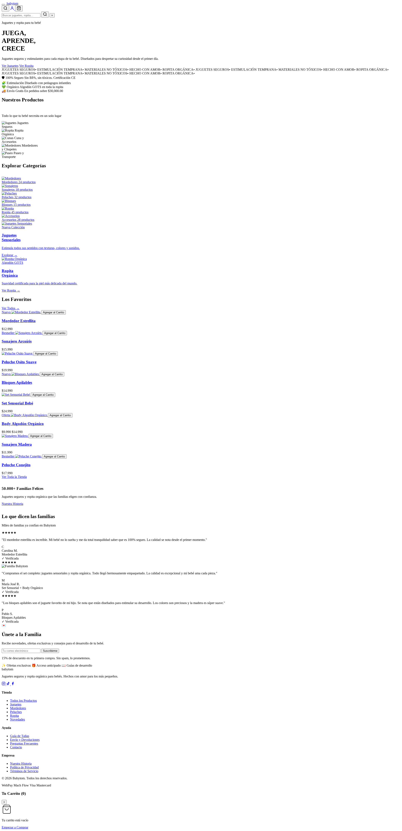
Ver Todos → (10, 308)
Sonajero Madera (17, 444)
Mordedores (18, 708)
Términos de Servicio (24, 771)
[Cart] (19, 8)
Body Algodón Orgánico (23, 423)
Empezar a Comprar (15, 827)
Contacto (16, 747)
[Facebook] (13, 684)
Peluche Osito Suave (19, 362)
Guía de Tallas (19, 736)
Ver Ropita (26, 66)
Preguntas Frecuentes (24, 743)
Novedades (17, 719)
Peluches (16, 712)
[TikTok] (8, 684)
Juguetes (15, 704)
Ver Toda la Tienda (14, 477)
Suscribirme (50, 650)
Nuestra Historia (12, 504)
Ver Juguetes (10, 66)
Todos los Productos (23, 700)
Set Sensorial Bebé (17, 403)
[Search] (5, 8)
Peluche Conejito (16, 465)
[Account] (12, 9)
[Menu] (3, 4)
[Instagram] (4, 684)
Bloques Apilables (17, 382)
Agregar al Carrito (53, 312)
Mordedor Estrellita (19, 321)
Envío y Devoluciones (25, 739)
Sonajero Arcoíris (17, 341)
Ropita (14, 715)
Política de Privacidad (24, 767)
